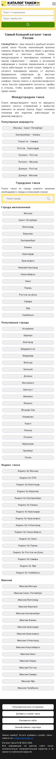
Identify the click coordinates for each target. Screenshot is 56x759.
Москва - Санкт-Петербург (28, 128)
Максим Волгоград (28, 600)
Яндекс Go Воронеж (28, 491)
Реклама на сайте (28, 720)
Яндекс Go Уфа (28, 566)
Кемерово (28, 417)
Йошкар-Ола (28, 410)
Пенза (28, 457)
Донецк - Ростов (28, 168)
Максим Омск (28, 654)
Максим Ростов (28, 667)
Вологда (28, 362)
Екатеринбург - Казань (28, 134)
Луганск (28, 437)
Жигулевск (28, 383)
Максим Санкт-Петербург (28, 593)
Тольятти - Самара (28, 141)
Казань (28, 247)
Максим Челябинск (28, 688)
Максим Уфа (28, 681)
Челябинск (28, 315)
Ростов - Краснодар (28, 148)
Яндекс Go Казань (28, 505)
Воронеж (28, 233)
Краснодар (28, 254)
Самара (28, 301)
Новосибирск (28, 274)
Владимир (28, 355)
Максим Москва (28, 586)
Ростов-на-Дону (28, 294)
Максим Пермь (28, 661)
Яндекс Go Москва (28, 471)
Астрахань (28, 328)
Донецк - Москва (28, 175)
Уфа (28, 308)
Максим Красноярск (28, 633)
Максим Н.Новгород (28, 640)
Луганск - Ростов (28, 155)
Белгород (28, 342)
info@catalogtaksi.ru (23, 738)
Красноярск (28, 261)
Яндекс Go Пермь (28, 545)
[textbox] (28, 12)
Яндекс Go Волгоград (28, 484)
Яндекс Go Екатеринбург (28, 498)
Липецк (28, 430)
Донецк (28, 376)
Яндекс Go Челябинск (28, 572)
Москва (28, 213)
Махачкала (28, 444)
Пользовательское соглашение (28, 707)
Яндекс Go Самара (28, 559)
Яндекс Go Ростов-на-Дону (28, 552)
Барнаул (28, 335)
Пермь (28, 288)
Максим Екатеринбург (28, 613)
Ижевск (28, 403)
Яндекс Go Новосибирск (28, 532)
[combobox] (28, 12)
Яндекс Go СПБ (28, 478)
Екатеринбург (28, 240)
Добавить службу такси (28, 714)
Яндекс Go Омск (28, 539)
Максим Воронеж (28, 606)
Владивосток (28, 349)
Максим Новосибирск (28, 647)
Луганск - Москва (28, 162)
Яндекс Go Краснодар (28, 511)
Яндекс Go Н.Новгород (28, 525)
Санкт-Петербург (28, 220)
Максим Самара (28, 674)
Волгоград (28, 227)
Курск (28, 423)
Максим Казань (28, 620)
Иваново (28, 396)
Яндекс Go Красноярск (28, 518)
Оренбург (28, 450)
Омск (28, 281)
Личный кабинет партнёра (28, 727)
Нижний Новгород (28, 267)
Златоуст (28, 389)
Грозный (28, 369)
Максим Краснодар (28, 627)
